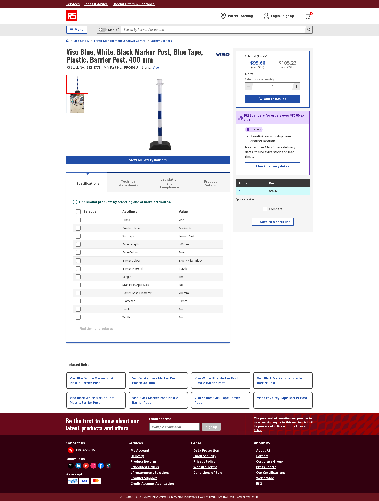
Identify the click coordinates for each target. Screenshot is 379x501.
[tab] (86, 182)
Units (249, 74)
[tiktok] (108, 466)
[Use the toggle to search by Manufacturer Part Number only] (117, 29)
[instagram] (93, 466)
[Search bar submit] (308, 29)
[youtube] (86, 466)
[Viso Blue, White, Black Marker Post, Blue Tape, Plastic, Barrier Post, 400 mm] (159, 114)
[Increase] (296, 86)
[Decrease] (249, 86)
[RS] (71, 15)
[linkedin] (78, 466)
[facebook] (101, 466)
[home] (67, 40)
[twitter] (71, 466)
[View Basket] (307, 16)
